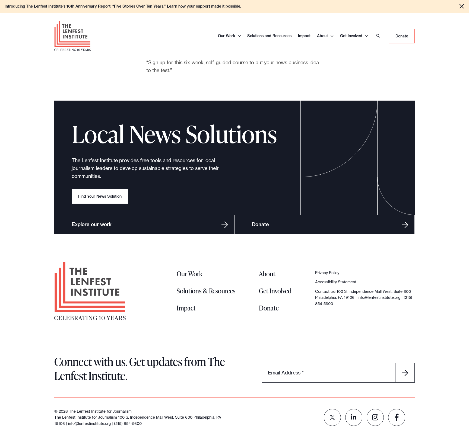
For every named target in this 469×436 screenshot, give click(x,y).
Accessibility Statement (335, 282)
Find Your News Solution (100, 196)
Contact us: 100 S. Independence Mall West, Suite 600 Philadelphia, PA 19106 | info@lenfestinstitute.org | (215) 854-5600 (363, 297)
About (322, 35)
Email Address (286, 372)
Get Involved (351, 35)
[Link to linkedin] (353, 417)
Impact (304, 35)
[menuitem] (332, 417)
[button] (462, 6)
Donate (401, 36)
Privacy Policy (327, 272)
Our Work (226, 35)
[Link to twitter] (332, 417)
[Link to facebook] (396, 417)
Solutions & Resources (206, 290)
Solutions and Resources (269, 35)
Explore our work (92, 224)
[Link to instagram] (375, 417)
